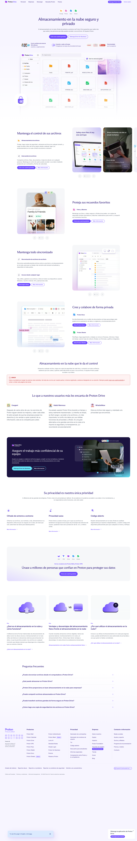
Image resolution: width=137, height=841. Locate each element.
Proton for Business (54, 750)
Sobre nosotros (96, 734)
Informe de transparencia (34, 774)
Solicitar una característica (74, 768)
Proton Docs (30, 753)
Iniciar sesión (127, 2)
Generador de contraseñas (78, 734)
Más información (43, 167)
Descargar (40, 2)
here (30, 834)
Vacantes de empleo (98, 747)
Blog (93, 758)
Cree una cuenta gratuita (58, 36)
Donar (94, 755)
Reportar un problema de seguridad (53, 768)
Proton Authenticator (54, 734)
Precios (60, 2)
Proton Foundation (97, 743)
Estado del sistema (10, 768)
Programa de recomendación (122, 743)
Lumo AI (50, 740)
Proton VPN (30, 743)
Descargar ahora (24, 284)
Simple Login (52, 747)
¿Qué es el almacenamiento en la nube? (19, 649)
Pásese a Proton (53, 756)
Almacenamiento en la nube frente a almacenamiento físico (67, 645)
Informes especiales (76, 752)
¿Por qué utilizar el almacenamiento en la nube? (105, 643)
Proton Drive (30, 740)
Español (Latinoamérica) (122, 768)
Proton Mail (30, 734)
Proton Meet (52, 737)
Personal (23, 2)
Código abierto (74, 745)
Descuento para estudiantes (78, 749)
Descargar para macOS (117, 836)
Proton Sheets (31, 756)
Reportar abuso (22, 768)
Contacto (116, 750)
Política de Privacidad (10, 774)
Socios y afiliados (119, 740)
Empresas (31, 2)
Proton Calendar (31, 737)
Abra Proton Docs (79, 325)
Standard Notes (53, 743)
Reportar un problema (35, 768)
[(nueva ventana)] (6, 735)
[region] (104, 152)
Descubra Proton (50, 2)
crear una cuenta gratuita (116, 380)
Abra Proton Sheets (80, 343)
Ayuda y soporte (119, 737)
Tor (71, 742)
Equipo (94, 737)
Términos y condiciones (21, 774)
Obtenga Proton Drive (115, 2)
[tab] (39, 237)
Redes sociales (118, 734)
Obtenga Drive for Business (78, 36)
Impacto (94, 740)
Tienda (94, 752)
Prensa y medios (119, 747)
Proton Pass (30, 747)
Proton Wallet (31, 750)
